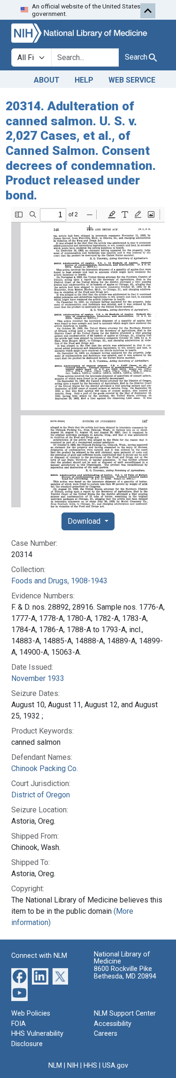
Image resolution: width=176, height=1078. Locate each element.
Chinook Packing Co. (44, 768)
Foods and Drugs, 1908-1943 (59, 580)
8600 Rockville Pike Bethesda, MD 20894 (125, 972)
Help (84, 80)
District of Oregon (40, 794)
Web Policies (30, 1013)
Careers (105, 1034)
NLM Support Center (125, 1013)
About (47, 80)
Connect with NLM (39, 956)
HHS (90, 1066)
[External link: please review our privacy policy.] (19, 975)
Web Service (131, 80)
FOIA (18, 1024)
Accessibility (112, 1024)
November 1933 (37, 678)
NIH (72, 1066)
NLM (55, 1066)
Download (85, 521)
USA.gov (115, 1066)
